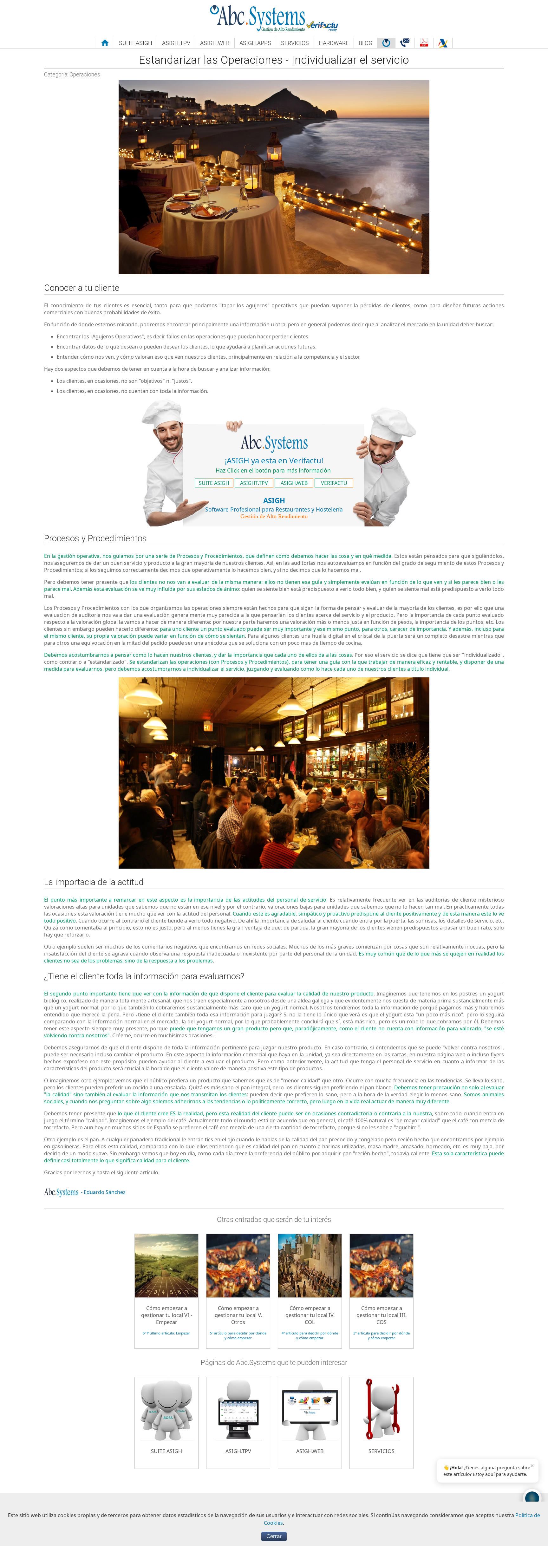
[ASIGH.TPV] (239, 1377)
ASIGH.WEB (294, 482)
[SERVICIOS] (381, 1377)
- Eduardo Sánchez (103, 1192)
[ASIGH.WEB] (310, 1377)
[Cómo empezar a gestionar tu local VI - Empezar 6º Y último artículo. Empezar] (167, 1233)
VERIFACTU (334, 482)
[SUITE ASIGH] (167, 1377)
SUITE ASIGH (214, 482)
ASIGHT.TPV (254, 482)
